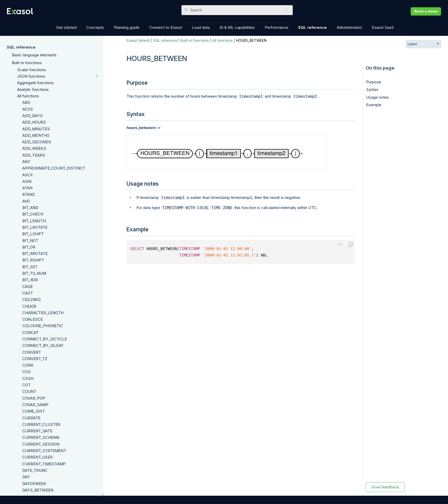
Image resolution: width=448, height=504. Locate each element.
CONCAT (30, 332)
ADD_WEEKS (34, 148)
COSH (27, 378)
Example (373, 104)
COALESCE (32, 319)
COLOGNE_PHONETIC (42, 325)
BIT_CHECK (33, 214)
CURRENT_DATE (37, 430)
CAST (27, 293)
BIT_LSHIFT (33, 233)
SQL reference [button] (312, 27)
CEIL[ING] (31, 299)
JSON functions (31, 76)
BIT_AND (30, 207)
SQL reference (21, 47)
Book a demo (426, 11)
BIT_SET (30, 266)
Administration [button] (349, 27)
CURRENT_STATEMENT (44, 450)
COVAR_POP (33, 398)
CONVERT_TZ (34, 358)
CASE (27, 286)
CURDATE (31, 417)
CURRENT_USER (37, 457)
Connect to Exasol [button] (165, 27)
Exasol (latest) (138, 40)
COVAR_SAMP (35, 404)
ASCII (27, 174)
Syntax (372, 89)
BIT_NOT (30, 240)
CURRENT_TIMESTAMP (44, 463)
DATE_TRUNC (34, 470)
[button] (285, 10)
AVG (26, 201)
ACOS (27, 109)
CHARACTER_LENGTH (43, 312)
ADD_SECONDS (36, 141)
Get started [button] (66, 27)
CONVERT (31, 352)
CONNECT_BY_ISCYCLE (44, 339)
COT (26, 384)
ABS (26, 102)
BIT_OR (28, 247)
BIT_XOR (30, 279)
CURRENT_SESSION (40, 444)
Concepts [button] (95, 27)
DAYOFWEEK (34, 483)
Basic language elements (34, 54)
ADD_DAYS (32, 115)
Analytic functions (33, 89)
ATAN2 (28, 194)
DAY (26, 476)
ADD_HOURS (34, 122)
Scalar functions (31, 69)
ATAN (27, 187)
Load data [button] (201, 27)
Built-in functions (27, 62)
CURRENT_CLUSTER (41, 424)
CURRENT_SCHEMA (40, 437)
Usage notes (377, 97)
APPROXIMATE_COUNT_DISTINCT (53, 168)
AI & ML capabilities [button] (237, 27)
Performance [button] (276, 27)
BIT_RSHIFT (33, 260)
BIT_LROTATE (34, 227)
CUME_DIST (33, 411)
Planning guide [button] (126, 27)
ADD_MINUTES (36, 128)
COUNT (29, 391)
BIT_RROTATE (35, 253)
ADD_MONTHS (36, 135)
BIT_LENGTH (34, 220)
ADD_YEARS (33, 155)
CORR (27, 365)
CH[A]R (29, 306)
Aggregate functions (35, 82)
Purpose (373, 81)
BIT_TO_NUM (34, 273)
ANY (26, 161)
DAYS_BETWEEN (37, 490)
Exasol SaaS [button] (383, 27)
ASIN (26, 181)
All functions (28, 95)
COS (26, 371)
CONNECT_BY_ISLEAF (43, 345)
